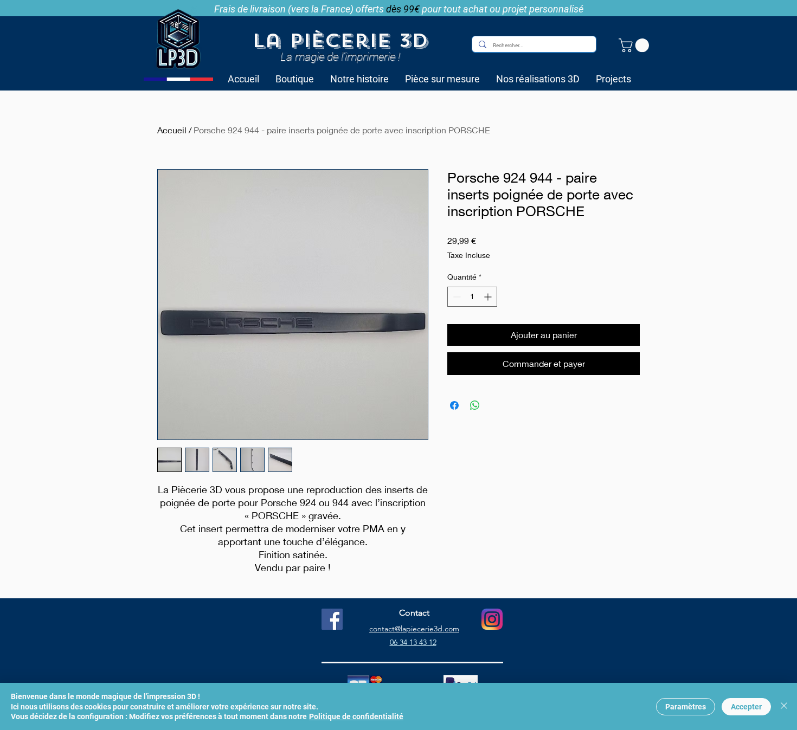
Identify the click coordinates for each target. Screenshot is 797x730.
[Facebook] (332, 619)
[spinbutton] (472, 296)
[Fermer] (783, 706)
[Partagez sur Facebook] (454, 405)
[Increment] (489, 296)
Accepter (746, 706)
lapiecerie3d (421, 629)
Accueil (172, 130)
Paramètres (685, 706)
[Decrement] (455, 296)
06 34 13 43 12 (413, 642)
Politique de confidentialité (356, 716)
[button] (635, 45)
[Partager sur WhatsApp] (474, 405)
